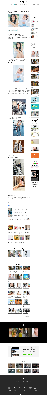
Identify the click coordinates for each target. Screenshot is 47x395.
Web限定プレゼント (35, 390)
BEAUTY (14, 4)
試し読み (36, 179)
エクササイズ (13, 30)
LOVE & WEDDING (20, 4)
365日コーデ (9, 392)
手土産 (24, 390)
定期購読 (33, 179)
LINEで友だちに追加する (27, 354)
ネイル (32, 44)
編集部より (35, 388)
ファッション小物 (9, 390)
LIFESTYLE (16, 4)
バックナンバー (35, 180)
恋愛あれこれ (30, 388)
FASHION (9, 4)
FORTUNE (24, 4)
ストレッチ (20, 30)
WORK (11, 4)
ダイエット (23, 30)
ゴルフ (24, 388)
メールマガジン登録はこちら (35, 166)
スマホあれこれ (14, 390)
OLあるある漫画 (14, 392)
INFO (26, 4)
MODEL (29, 4)
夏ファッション (9, 388)
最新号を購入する (35, 178)
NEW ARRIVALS (32, 4)
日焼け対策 (19, 388)
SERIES (35, 4)
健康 (34, 44)
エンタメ (15, 30)
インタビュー (10, 30)
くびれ (17, 30)
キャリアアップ (14, 388)
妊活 (29, 390)
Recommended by (26, 316)
